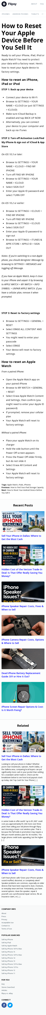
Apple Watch (12, 484)
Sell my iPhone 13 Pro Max (12, 964)
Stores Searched (8, 987)
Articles (4, 990)
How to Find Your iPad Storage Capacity (27, 487)
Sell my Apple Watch (9, 945)
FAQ (42, 4)
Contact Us (6, 925)
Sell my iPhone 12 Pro (10, 967)
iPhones (27, 484)
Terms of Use (7, 929)
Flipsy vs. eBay (7, 993)
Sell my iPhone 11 (8, 973)
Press (4, 916)
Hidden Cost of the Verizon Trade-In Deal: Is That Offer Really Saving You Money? (22, 573)
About (34, 4)
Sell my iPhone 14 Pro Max (12, 955)
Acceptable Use (8, 922)
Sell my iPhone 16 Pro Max (12, 949)
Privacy (4, 919)
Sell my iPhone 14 (8, 958)
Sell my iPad (6, 942)
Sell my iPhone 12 (8, 970)
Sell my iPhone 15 (8, 952)
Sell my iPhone (7, 939)
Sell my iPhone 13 (8, 961)
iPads (21, 484)
